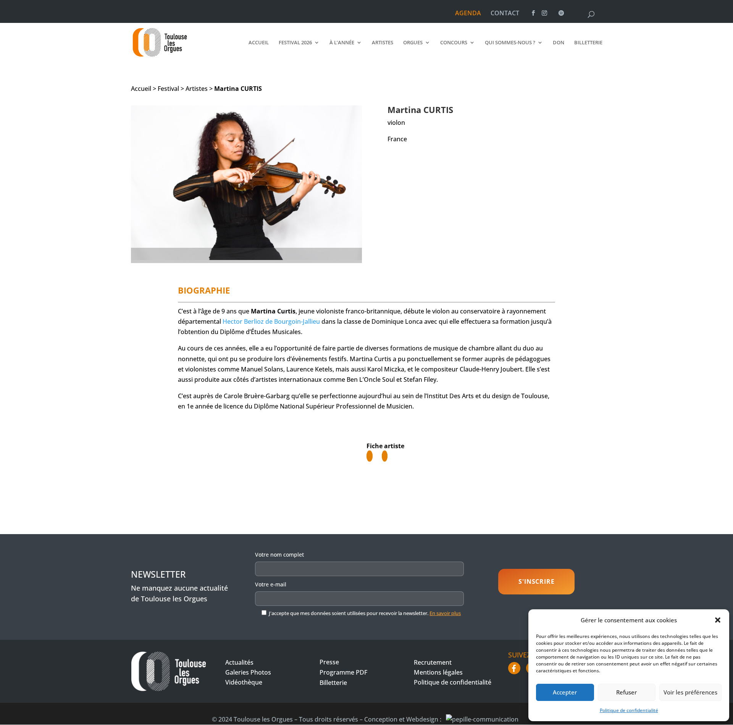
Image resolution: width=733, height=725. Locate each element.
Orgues (413, 43)
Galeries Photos (248, 672)
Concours (453, 43)
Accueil (259, 43)
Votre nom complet (279, 554)
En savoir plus (445, 613)
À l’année (341, 43)
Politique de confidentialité (629, 710)
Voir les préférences (690, 692)
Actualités (239, 662)
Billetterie (588, 43)
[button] (718, 620)
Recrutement (433, 662)
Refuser (626, 692)
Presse (329, 662)
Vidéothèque (243, 682)
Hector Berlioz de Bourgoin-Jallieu (271, 321)
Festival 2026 (295, 43)
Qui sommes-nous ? (510, 43)
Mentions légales (438, 672)
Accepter (565, 692)
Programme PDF (343, 672)
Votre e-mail (270, 584)
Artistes (382, 43)
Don (558, 43)
